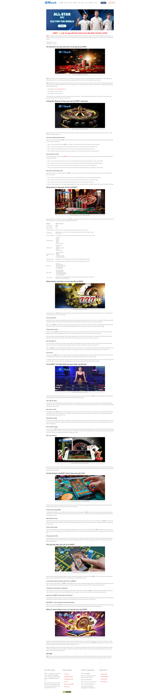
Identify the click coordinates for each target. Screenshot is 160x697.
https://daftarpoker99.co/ (60, 89)
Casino (70, 2)
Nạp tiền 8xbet (104, 679)
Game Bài (75, 2)
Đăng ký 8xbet (104, 674)
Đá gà (86, 2)
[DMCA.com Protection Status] (67, 691)
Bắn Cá (82, 2)
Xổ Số (79, 2)
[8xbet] (50, 3)
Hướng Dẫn (90, 2)
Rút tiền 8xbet (104, 681)
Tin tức (96, 2)
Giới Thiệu (66, 674)
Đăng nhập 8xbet (104, 676)
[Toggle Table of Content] (53, 43)
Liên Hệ (66, 681)
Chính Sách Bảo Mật (68, 679)
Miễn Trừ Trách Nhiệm (69, 684)
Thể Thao (66, 2)
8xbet (62, 2)
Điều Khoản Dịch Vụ (68, 676)
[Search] (59, 3)
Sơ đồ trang (66, 686)
